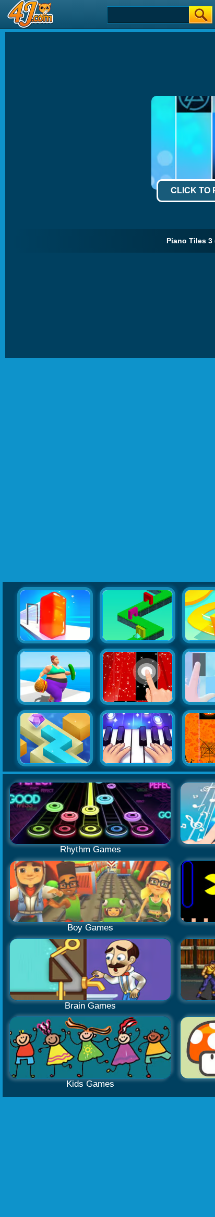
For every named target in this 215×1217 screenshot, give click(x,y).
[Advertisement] (107, 470)
